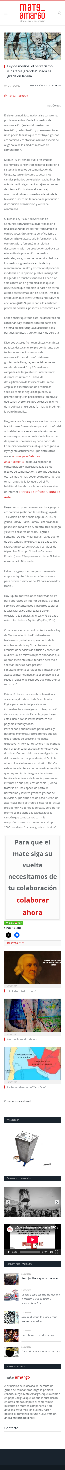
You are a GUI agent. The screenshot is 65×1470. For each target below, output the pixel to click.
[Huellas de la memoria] (32, 1202)
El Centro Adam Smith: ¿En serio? (21, 991)
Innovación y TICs (40, 85)
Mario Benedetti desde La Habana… (22, 1039)
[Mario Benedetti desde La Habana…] (32, 1017)
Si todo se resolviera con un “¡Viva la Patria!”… (27, 1087)
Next (57, 1202)
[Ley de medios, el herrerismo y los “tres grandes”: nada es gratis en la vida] (32, 47)
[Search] (59, 13)
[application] (32, 1239)
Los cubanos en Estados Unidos (38, 1335)
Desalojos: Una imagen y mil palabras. (40, 1278)
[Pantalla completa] (56, 1252)
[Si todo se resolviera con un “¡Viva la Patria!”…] (32, 1065)
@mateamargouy (16, 96)
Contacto (11, 1428)
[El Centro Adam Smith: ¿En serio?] (32, 969)
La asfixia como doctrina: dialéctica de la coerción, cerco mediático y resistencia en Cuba (41, 1299)
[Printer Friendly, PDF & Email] (13, 922)
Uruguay (56, 85)
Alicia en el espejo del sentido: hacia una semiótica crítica (39, 1319)
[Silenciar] (51, 1252)
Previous (8, 1202)
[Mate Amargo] (32, 12)
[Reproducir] (8, 1252)
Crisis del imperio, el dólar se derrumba (41, 1351)
